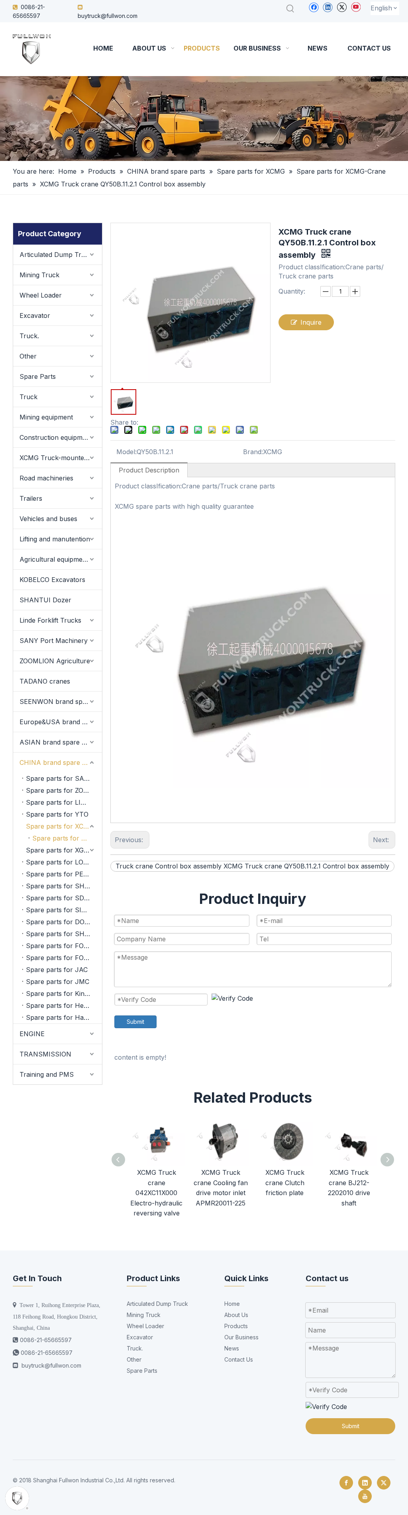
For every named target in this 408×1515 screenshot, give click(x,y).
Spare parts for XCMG (60, 826)
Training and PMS (47, 1074)
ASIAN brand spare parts (58, 742)
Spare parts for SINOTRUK (64, 910)
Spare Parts (38, 376)
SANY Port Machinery (54, 641)
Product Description (149, 470)
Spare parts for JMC (57, 982)
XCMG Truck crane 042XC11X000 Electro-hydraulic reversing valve (156, 1192)
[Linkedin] (328, 7)
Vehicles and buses (48, 519)
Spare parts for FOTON (62, 946)
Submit (135, 1021)
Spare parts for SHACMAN (64, 934)
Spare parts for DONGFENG (64, 922)
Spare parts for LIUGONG (64, 802)
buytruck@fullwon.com (107, 15)
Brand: (253, 452)
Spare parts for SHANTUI (64, 886)
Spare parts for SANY (60, 778)
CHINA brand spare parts (59, 762)
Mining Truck (39, 275)
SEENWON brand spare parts (61, 702)
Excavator (35, 315)
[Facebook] (314, 7)
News (231, 1348)
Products (236, 1326)
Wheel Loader (41, 295)
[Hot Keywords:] (290, 9)
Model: (126, 452)
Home (232, 1303)
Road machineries (46, 478)
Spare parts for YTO (57, 814)
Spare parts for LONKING (64, 862)
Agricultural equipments (56, 559)
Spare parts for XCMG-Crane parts (67, 838)
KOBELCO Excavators (52, 580)
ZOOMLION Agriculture (55, 661)
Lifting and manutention (55, 539)
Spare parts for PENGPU (64, 874)
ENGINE (32, 1034)
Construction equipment (56, 437)
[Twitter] (342, 7)
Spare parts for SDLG (59, 898)
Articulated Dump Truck (56, 255)
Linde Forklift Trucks (50, 620)
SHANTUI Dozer (45, 600)
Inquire (311, 322)
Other (28, 356)
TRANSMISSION (45, 1054)
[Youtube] (356, 7)
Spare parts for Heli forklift (64, 1005)
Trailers (31, 498)
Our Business (241, 1337)
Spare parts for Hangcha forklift (64, 1017)
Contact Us (238, 1359)
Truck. (29, 336)
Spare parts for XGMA (60, 850)
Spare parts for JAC (57, 970)
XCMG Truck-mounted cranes (61, 458)
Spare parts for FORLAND (64, 958)
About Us (236, 1314)
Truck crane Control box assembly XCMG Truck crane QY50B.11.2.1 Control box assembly (252, 866)
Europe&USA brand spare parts (61, 722)
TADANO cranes (45, 681)
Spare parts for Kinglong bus (64, 994)
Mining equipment (46, 417)
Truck (28, 397)
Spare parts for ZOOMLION (64, 790)
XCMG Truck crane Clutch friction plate (284, 1182)
